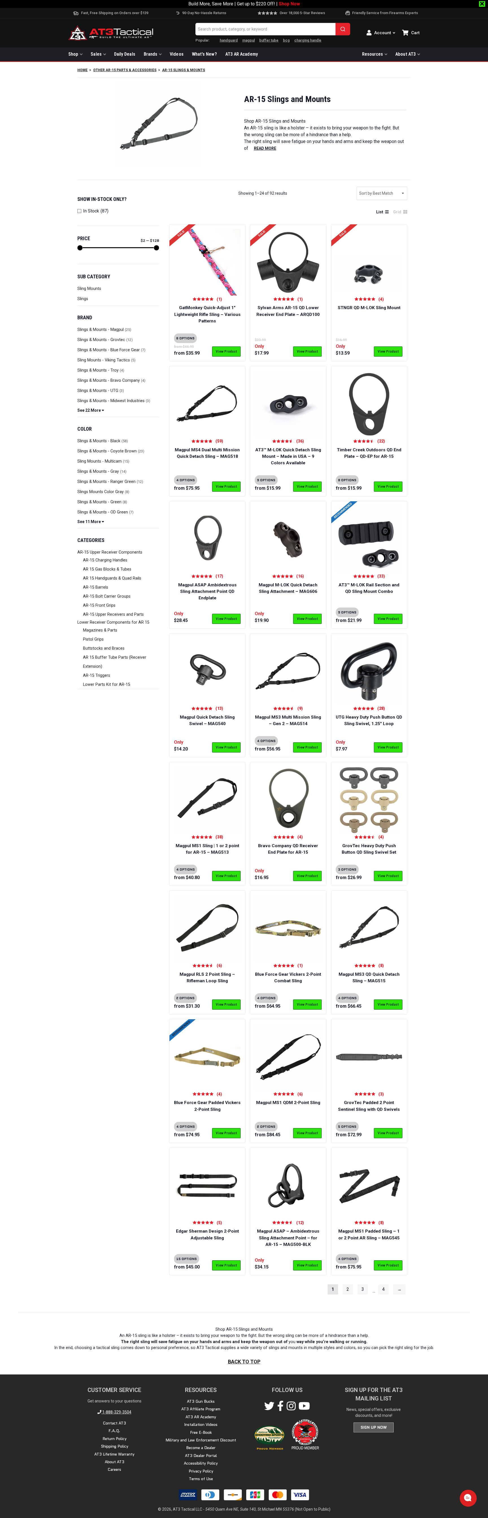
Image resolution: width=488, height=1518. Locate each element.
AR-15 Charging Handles (105, 560)
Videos (177, 54)
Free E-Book (201, 1432)
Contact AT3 (114, 1423)
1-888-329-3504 (116, 1412)
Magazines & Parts (100, 630)
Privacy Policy (201, 1471)
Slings (82, 298)
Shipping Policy (114, 1446)
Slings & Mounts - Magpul (100, 329)
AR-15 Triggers (96, 675)
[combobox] (272, 29)
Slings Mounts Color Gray (100, 491)
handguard (229, 40)
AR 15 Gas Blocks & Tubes (107, 569)
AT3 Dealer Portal (201, 1455)
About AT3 (405, 54)
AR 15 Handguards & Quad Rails (112, 578)
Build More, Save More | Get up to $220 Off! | (244, 3)
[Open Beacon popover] (468, 1498)
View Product (226, 351)
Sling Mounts (89, 288)
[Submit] (343, 29)
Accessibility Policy (201, 1463)
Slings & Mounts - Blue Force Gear (108, 350)
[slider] (80, 248)
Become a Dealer (200, 1447)
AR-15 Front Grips (99, 605)
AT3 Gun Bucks (201, 1401)
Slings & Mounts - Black (98, 441)
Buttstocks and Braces (104, 648)
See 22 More (89, 410)
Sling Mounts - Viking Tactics (103, 360)
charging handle (307, 40)
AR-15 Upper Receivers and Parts (113, 614)
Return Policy (115, 1438)
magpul (248, 40)
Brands (151, 54)
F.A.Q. (114, 1431)
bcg (286, 40)
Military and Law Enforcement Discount (200, 1440)
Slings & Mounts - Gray (98, 471)
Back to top (244, 1362)
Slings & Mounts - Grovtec (101, 339)
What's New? (204, 54)
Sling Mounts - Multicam (99, 461)
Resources (372, 54)
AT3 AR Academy (241, 54)
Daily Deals (124, 54)
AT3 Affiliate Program (200, 1409)
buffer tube (268, 40)
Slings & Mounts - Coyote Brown (107, 451)
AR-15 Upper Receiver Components (109, 552)
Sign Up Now (374, 1427)
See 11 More (89, 521)
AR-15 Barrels (95, 587)
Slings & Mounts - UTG (97, 390)
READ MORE (265, 148)
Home (82, 70)
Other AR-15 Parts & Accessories (124, 70)
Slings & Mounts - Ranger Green (106, 481)
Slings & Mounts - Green (99, 502)
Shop (73, 54)
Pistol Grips (93, 639)
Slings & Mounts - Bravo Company (108, 380)
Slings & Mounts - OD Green (102, 512)
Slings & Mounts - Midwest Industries (111, 400)
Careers (114, 1469)
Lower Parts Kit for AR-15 (106, 684)
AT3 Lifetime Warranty (114, 1454)
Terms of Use (201, 1479)
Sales (96, 54)
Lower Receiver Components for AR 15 (113, 622)
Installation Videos (200, 1424)
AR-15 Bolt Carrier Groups (106, 596)
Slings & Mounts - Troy (98, 370)
